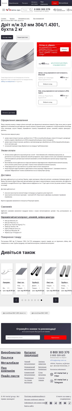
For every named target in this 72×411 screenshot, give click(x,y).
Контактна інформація (58, 369)
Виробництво (13, 3)
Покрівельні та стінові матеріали (29, 380)
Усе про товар (7, 37)
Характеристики (22, 37)
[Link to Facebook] (46, 403)
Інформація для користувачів (35, 403)
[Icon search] (30, 10)
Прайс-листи (10, 376)
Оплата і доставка (35, 3)
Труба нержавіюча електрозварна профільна (59, 282)
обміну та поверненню (8, 81)
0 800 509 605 (57, 355)
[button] (16, 300)
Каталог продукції (31, 353)
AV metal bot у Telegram (61, 381)
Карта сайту (29, 406)
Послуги (25, 3)
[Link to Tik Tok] (69, 403)
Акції (55, 3)
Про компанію (8, 369)
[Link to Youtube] (65, 403)
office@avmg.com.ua (58, 360)
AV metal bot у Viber (61, 374)
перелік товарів (46, 241)
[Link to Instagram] (51, 403)
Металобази (10, 363)
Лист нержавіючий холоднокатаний (45, 282)
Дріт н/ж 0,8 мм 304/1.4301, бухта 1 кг (14, 313)
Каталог (4, 3)
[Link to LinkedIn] (60, 403)
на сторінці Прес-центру (42, 170)
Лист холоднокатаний (15, 282)
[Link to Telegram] (55, 403)
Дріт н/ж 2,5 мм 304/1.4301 (40, 313)
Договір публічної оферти (34, 399)
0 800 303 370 (42, 9)
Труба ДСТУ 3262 (30, 282)
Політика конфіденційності (34, 396)
